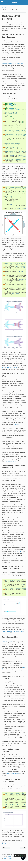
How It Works (8, 8)
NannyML (15, 2)
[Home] (2, 8)
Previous (6, 848)
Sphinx (9, 856)
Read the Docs (8, 858)
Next (22, 848)
